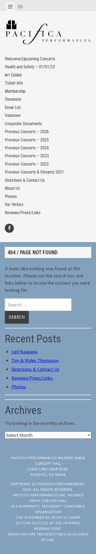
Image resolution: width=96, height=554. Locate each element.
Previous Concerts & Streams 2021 (34, 172)
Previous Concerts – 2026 (27, 131)
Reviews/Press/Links (23, 212)
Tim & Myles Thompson (35, 360)
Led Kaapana (24, 352)
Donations (13, 99)
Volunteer (13, 115)
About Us (12, 188)
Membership (15, 91)
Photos (11, 196)
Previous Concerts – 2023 (27, 155)
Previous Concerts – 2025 (27, 139)
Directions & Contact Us (25, 180)
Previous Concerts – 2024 (27, 147)
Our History (14, 204)
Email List (13, 107)
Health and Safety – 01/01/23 (30, 66)
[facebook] (9, 228)
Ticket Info (14, 83)
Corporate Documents (23, 123)
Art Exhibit (13, 75)
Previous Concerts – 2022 (27, 164)
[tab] (10, 6)
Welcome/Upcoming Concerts (30, 58)
